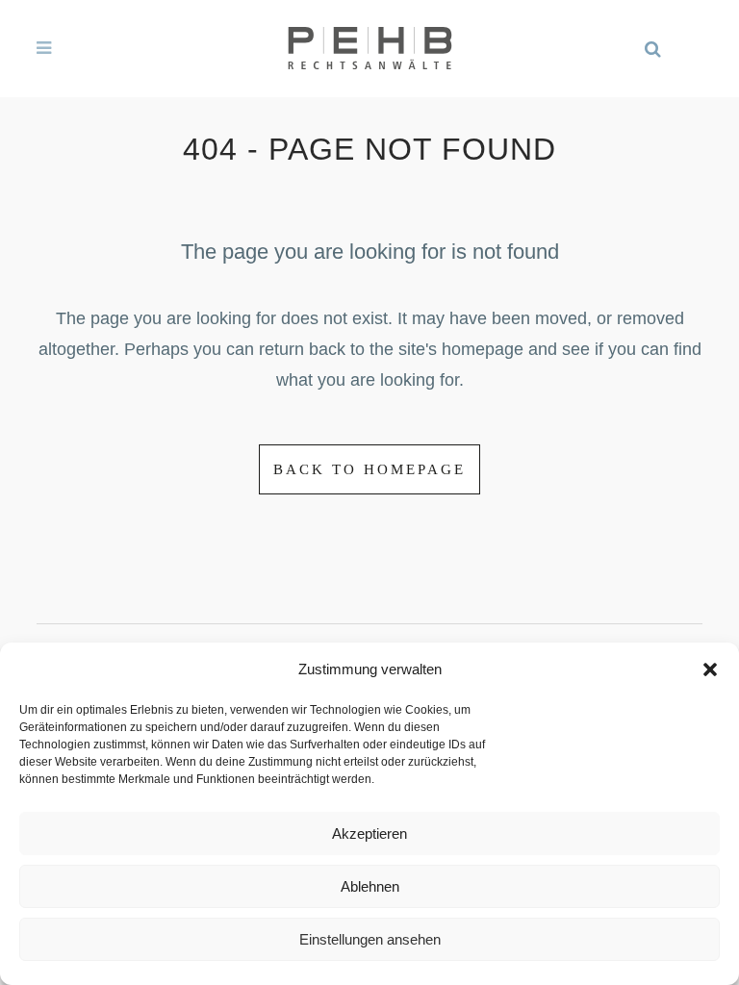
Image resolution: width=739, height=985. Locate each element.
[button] (710, 669)
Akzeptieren (369, 833)
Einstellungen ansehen (370, 939)
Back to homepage (369, 469)
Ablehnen (370, 886)
